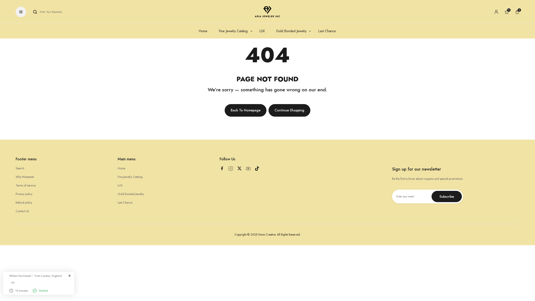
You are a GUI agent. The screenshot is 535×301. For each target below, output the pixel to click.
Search (20, 168)
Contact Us (22, 211)
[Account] (496, 12)
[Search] (35, 12)
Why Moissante (25, 177)
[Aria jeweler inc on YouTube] (248, 168)
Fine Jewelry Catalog (130, 177)
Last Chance (125, 202)
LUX (120, 185)
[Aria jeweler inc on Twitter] (239, 168)
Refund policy (24, 202)
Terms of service (26, 185)
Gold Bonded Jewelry (131, 194)
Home (121, 168)
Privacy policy (24, 194)
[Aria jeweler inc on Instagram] (230, 168)
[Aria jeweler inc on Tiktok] (257, 168)
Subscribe (446, 196)
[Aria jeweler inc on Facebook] (222, 168)
